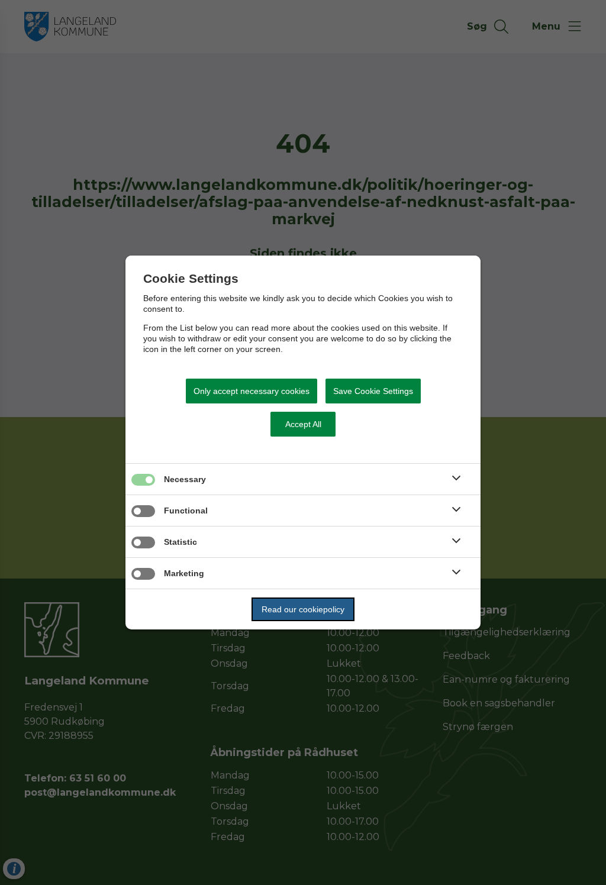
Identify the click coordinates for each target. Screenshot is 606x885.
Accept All (303, 424)
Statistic (180, 542)
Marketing (184, 573)
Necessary (185, 479)
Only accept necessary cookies (252, 391)
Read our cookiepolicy (303, 609)
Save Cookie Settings (373, 391)
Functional (186, 510)
